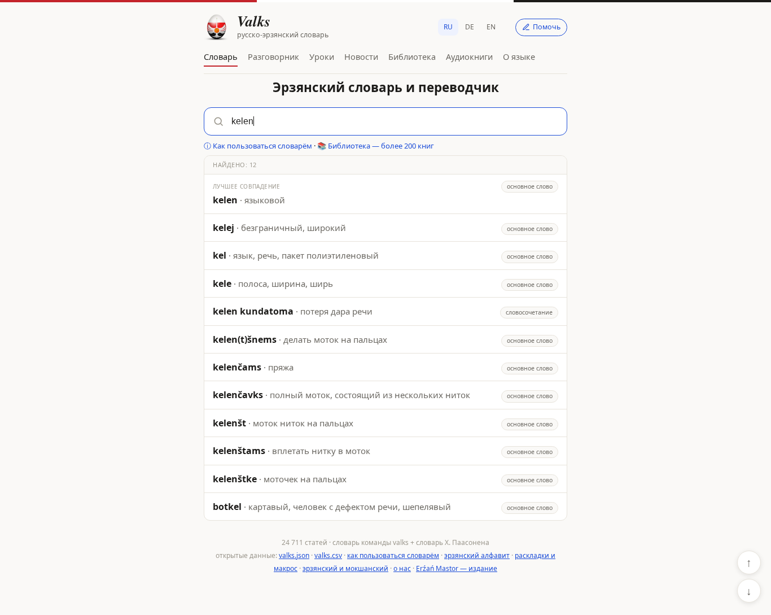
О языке (519, 56)
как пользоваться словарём (393, 555)
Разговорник (273, 56)
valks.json (294, 555)
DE (469, 27)
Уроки (321, 56)
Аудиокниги (469, 56)
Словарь (221, 56)
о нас (402, 568)
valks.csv (328, 555)
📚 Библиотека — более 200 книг (375, 146)
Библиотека (412, 56)
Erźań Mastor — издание (456, 568)
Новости (361, 56)
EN (491, 27)
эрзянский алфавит (477, 555)
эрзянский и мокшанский (345, 568)
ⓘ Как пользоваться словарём (258, 146)
